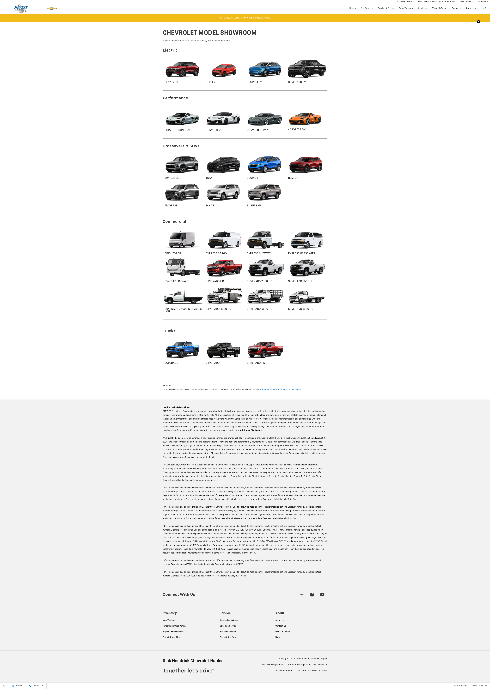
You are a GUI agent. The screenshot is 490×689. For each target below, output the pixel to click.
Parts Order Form (228, 637)
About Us (279, 620)
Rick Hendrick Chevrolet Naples (312, 659)
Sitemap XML (310, 665)
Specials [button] (421, 8)
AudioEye (322, 665)
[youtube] (322, 594)
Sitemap (292, 665)
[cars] (302, 594)
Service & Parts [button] (385, 8)
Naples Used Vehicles (173, 632)
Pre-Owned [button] (365, 8)
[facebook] (312, 594)
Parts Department (228, 632)
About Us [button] (470, 8)
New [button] (352, 8)
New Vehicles (169, 620)
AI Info (300, 665)
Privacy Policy (268, 665)
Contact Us (280, 626)
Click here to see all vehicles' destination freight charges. (280, 389)
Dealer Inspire (320, 671)
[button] (485, 8)
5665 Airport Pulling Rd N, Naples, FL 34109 (437, 2)
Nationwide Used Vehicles (175, 626)
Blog (277, 637)
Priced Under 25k (171, 637)
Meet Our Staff (282, 632)
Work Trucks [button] (405, 8)
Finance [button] (455, 8)
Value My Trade (439, 8)
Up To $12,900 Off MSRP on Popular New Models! (245, 18)
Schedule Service (228, 626)
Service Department (229, 620)
